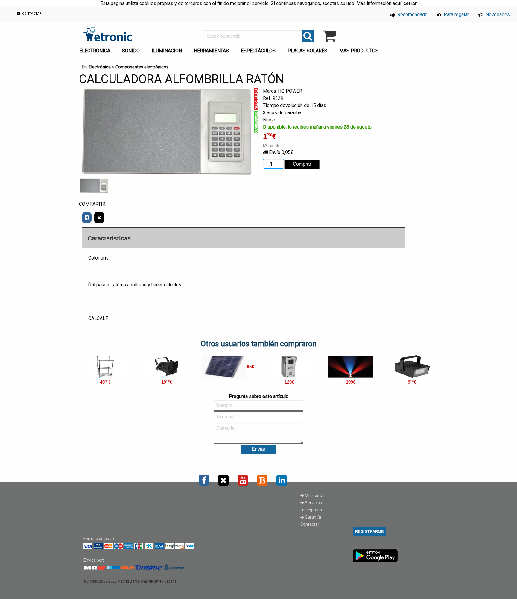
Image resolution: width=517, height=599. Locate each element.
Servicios (313, 502)
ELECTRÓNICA (94, 51)
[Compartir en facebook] (87, 217)
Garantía (312, 517)
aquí (397, 3)
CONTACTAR (31, 14)
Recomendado (412, 14)
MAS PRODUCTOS (358, 51)
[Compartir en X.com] (99, 217)
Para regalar (456, 14)
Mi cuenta (313, 495)
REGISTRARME (369, 531)
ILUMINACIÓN (167, 51)
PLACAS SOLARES (307, 51)
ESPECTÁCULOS (258, 51)
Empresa (313, 509)
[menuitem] (95, 49)
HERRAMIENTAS (211, 51)
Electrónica (100, 67)
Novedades (497, 14)
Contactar (309, 524)
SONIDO (131, 51)
